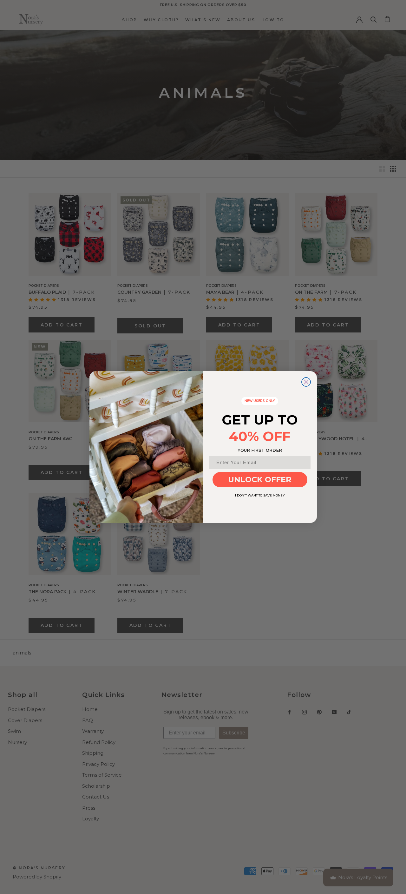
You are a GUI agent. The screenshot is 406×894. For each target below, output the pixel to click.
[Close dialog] (306, 382)
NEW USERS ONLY (260, 401)
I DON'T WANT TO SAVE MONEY (260, 495)
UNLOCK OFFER (259, 479)
